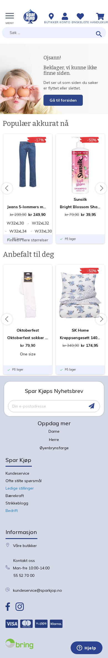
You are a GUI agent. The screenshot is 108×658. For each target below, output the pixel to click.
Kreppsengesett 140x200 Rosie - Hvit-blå (80, 337)
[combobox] (54, 32)
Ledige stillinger (20, 488)
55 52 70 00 (23, 575)
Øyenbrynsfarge (54, 447)
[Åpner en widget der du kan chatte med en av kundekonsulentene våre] (86, 648)
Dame (54, 431)
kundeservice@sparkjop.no (37, 590)
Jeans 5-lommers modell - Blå (27, 206)
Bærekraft (15, 495)
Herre (54, 439)
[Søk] (99, 34)
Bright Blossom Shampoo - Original (80, 206)
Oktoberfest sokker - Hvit (27, 337)
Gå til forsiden (63, 100)
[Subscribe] (91, 406)
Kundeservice (17, 473)
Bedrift (12, 510)
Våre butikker (25, 545)
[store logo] (30, 16)
